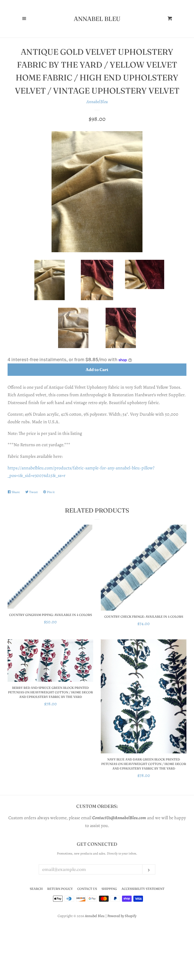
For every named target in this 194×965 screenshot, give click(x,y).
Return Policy (60, 889)
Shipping (109, 889)
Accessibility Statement (143, 889)
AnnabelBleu (97, 102)
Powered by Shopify (121, 915)
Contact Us (87, 889)
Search (36, 889)
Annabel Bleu (97, 19)
